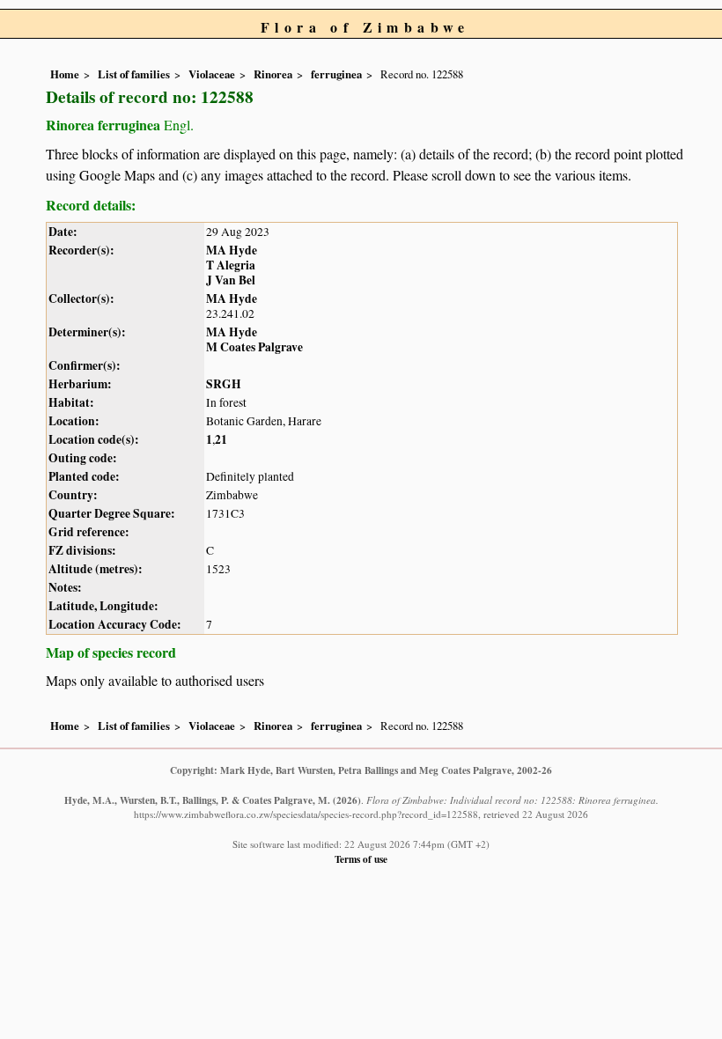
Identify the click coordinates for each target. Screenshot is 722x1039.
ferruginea (336, 74)
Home (64, 74)
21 (221, 439)
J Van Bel (230, 280)
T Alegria (230, 265)
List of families (134, 74)
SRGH (223, 384)
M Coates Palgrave (254, 347)
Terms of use (361, 858)
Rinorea (273, 74)
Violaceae (211, 74)
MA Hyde (231, 250)
